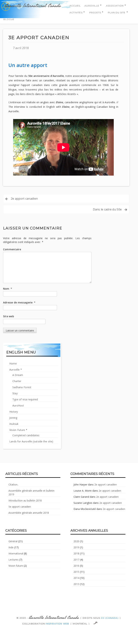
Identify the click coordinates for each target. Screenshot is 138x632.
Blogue (8, 19)
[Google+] (86, 605)
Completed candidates (26, 435)
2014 (76, 578)
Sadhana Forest (21, 387)
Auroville (91, 5)
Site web (8, 316)
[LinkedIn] (69, 605)
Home (13, 363)
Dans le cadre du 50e (107, 209)
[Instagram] (78, 605)
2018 (76, 553)
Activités (76, 12)
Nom (7, 288)
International (15, 553)
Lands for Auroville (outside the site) (31, 441)
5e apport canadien (19, 506)
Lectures (13, 559)
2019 (76, 547)
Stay (15, 393)
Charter (16, 381)
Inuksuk (14, 424)
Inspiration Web (57, 623)
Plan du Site (116, 12)
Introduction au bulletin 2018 (25, 500)
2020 (76, 541)
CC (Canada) (109, 618)
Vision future (15, 565)
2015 (76, 571)
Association (115, 5)
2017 (76, 559)
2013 (76, 584)
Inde (10, 547)
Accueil (75, 5)
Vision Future (17, 430)
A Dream (17, 375)
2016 (76, 565)
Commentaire (12, 249)
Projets (95, 12)
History (13, 411)
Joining (13, 417)
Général (12, 541)
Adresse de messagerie (19, 302)
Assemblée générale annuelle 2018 (28, 512)
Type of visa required (25, 399)
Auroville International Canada (33, 6)
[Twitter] (60, 605)
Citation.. (13, 484)
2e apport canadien (24, 199)
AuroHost (18, 405)
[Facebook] (52, 605)
